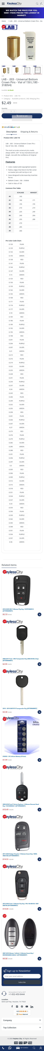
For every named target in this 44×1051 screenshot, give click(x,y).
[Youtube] (27, 1006)
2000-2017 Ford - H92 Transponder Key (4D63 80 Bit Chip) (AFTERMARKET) (21, 659)
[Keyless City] (14, 4)
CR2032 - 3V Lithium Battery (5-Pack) (14, 756)
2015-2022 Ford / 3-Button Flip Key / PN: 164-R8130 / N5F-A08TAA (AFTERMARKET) (21, 904)
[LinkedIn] (32, 1006)
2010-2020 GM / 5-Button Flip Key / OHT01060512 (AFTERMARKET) (18, 610)
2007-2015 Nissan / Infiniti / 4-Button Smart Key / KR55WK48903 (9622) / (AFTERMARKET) (18, 954)
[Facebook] (12, 1006)
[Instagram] (17, 1006)
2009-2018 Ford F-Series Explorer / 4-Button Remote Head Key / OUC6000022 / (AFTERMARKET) (21, 805)
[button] (22, 111)
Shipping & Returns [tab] (29, 131)
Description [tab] (11, 131)
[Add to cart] (39, 614)
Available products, (19, 99)
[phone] (3, 1047)
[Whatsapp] (10, 1047)
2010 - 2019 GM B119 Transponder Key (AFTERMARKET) (20, 708)
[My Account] (40, 1047)
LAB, (27, 99)
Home (4, 21)
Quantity (4, 108)
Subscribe (22, 982)
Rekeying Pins (35, 99)
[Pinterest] (22, 1006)
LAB (3, 76)
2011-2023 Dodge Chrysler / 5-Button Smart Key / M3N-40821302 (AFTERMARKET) (20, 855)
